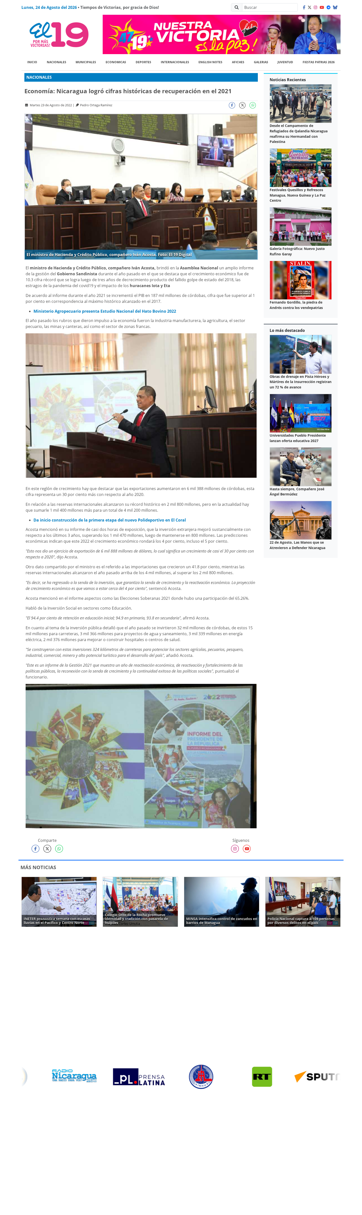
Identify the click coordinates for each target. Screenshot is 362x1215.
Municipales (86, 62)
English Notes (210, 62)
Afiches (238, 62)
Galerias (261, 62)
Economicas (116, 62)
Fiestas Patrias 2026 (319, 62)
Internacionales (175, 62)
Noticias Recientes (288, 79)
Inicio (32, 62)
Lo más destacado (287, 330)
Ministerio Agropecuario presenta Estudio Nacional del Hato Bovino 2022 (104, 311)
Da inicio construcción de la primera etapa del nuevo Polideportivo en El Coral (109, 520)
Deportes (143, 62)
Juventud (285, 62)
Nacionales (56, 62)
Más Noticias (38, 867)
